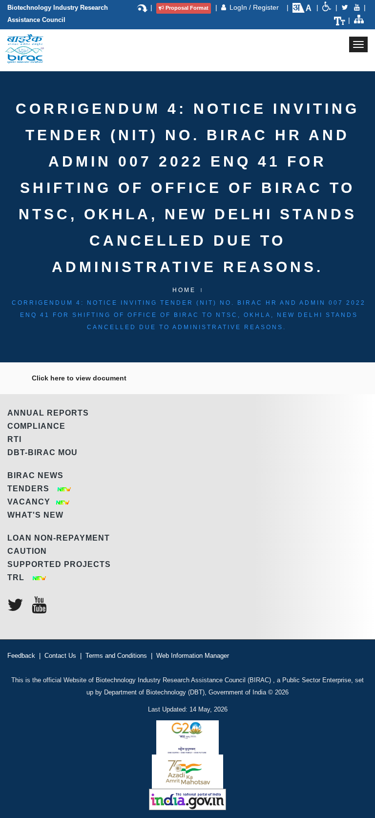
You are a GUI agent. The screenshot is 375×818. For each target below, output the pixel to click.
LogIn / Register (255, 7)
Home (184, 290)
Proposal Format (187, 8)
